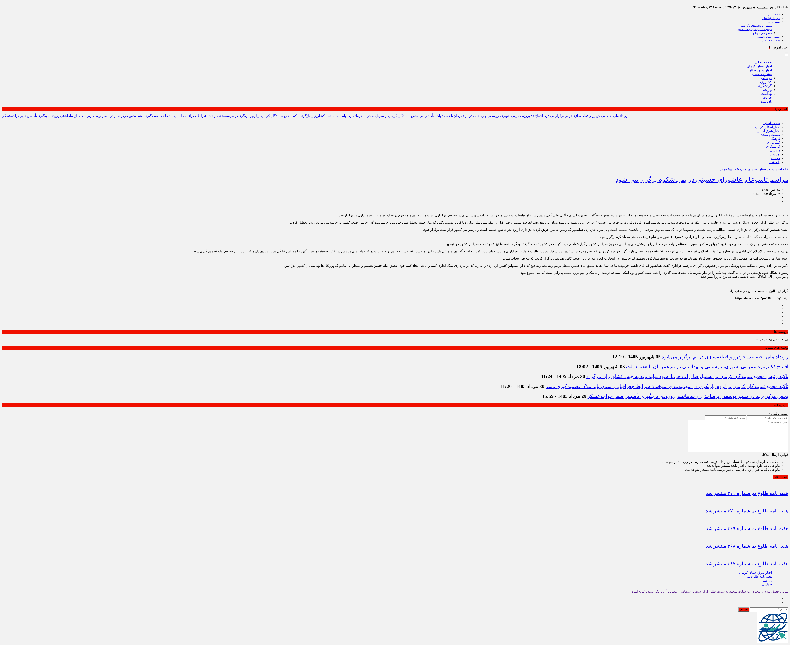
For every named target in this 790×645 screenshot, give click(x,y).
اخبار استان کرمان (759, 66)
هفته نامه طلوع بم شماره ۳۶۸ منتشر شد (747, 546)
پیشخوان (726, 169)
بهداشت (766, 93)
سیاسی (767, 584)
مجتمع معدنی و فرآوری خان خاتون (754, 29)
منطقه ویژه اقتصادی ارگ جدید (756, 25)
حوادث (767, 97)
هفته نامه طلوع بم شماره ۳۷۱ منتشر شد (747, 493)
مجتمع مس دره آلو (762, 33)
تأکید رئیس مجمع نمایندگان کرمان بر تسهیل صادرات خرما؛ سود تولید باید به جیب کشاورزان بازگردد (367, 116)
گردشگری (765, 86)
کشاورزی (765, 82)
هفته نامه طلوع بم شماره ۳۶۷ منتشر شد (747, 563)
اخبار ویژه (751, 169)
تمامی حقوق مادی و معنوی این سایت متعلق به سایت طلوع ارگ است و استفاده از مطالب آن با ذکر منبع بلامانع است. (709, 591)
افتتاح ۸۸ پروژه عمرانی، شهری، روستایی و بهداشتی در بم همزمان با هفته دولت (489, 116)
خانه (785, 169)
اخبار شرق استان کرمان (755, 572)
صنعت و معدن (773, 22)
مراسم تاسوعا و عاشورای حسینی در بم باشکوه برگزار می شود (702, 179)
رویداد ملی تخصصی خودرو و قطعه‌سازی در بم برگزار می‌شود (586, 116)
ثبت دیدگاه (781, 477)
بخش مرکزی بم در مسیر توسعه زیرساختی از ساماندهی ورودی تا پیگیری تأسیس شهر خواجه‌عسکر (69, 116)
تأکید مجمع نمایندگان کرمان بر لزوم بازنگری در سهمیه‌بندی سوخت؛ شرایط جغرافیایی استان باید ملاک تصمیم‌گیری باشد (218, 116)
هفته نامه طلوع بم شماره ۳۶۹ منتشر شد (747, 528)
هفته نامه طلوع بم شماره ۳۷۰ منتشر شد (747, 510)
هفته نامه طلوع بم (771, 40)
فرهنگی (766, 78)
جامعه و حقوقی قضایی (768, 36)
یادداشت (766, 101)
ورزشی (767, 89)
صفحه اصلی (774, 14)
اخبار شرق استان (771, 18)
